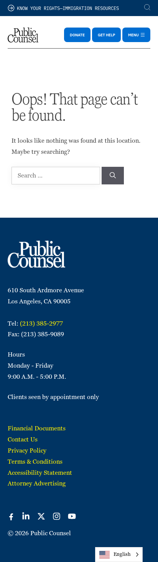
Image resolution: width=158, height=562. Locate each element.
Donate (77, 34)
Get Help (106, 34)
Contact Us (23, 439)
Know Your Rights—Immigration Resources (68, 8)
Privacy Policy (27, 450)
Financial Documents (37, 428)
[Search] (113, 175)
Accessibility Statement (40, 473)
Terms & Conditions (35, 462)
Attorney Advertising (37, 483)
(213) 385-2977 (41, 323)
